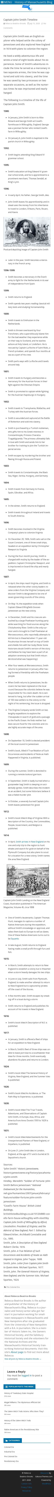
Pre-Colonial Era (13, 1287)
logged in (26, 1375)
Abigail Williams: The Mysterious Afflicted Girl (22, 1402)
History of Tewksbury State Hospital (18, 1393)
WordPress (46, 1483)
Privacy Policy (26, 1487)
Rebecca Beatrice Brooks (15, 23)
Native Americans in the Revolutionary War (21, 1429)
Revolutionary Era (11, 1461)
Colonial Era (9, 1447)
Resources (26, 1491)
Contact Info (26, 1483)
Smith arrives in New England (29, 841)
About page (17, 1352)
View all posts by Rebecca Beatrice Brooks (23, 1359)
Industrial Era (9, 1452)
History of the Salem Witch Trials (17, 1420)
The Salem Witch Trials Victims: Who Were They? (24, 1411)
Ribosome (44, 1473)
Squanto (15, 938)
